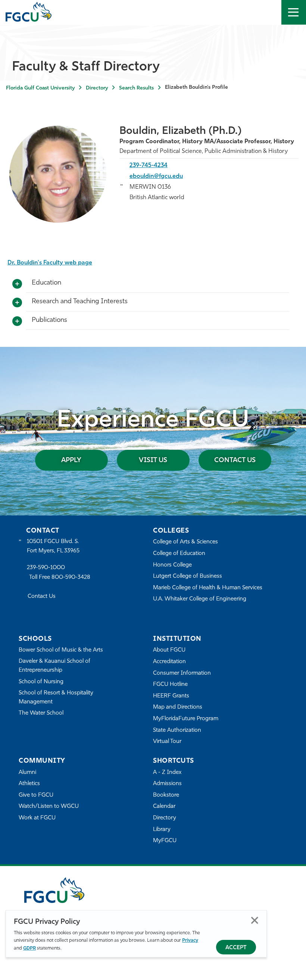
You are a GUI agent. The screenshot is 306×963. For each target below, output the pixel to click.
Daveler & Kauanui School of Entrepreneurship (54, 666)
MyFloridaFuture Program (185, 719)
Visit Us (153, 460)
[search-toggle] (269, 12)
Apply (71, 460)
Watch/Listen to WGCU (49, 806)
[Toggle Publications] (17, 321)
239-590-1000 (46, 568)
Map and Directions (177, 707)
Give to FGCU (36, 795)
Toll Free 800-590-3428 (59, 577)
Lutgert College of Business (187, 576)
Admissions (167, 784)
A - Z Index (167, 772)
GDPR (29, 948)
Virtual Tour (167, 741)
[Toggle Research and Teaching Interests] (17, 303)
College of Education (179, 553)
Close (254, 920)
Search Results (136, 88)
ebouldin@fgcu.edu (156, 176)
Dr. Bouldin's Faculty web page (49, 263)
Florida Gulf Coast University (40, 88)
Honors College (172, 565)
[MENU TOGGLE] (293, 12)
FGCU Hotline (170, 684)
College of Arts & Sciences (185, 542)
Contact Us (235, 460)
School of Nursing (41, 682)
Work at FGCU (37, 818)
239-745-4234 (148, 166)
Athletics (29, 784)
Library (162, 829)
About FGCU (169, 650)
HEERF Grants (171, 696)
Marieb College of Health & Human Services (207, 588)
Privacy (190, 940)
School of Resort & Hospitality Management (56, 697)
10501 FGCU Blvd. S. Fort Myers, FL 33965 (53, 546)
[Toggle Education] (17, 284)
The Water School (41, 713)
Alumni (27, 772)
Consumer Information (182, 673)
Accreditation (169, 662)
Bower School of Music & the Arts (61, 650)
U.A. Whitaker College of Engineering (199, 599)
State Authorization (177, 730)
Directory (97, 88)
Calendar (164, 806)
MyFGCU (165, 841)
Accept (236, 948)
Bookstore (166, 795)
